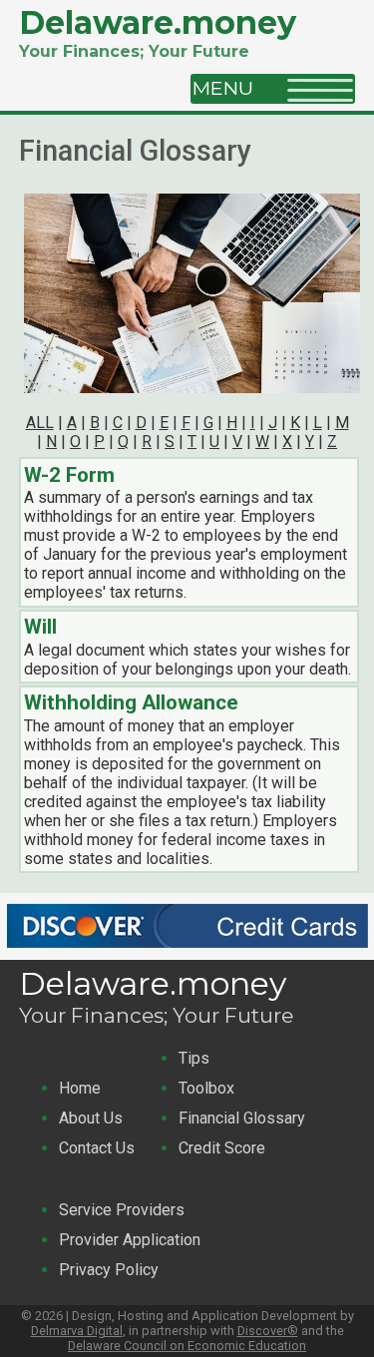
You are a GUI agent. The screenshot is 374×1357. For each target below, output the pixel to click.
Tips (194, 1058)
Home (80, 1088)
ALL (40, 422)
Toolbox (206, 1088)
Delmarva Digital (77, 1330)
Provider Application (129, 1239)
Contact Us (97, 1147)
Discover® (267, 1330)
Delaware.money (157, 22)
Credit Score (222, 1147)
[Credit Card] (187, 950)
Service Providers (122, 1209)
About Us (91, 1118)
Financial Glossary (242, 1118)
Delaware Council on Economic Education (187, 1345)
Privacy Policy (109, 1269)
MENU (230, 88)
